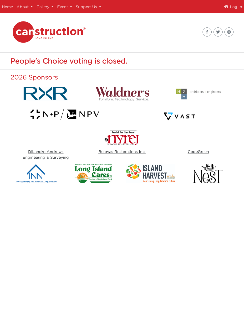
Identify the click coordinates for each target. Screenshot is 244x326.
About (23, 7)
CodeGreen (198, 151)
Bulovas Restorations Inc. (122, 151)
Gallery (43, 7)
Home (7, 7)
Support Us (87, 7)
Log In (235, 7)
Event (63, 7)
